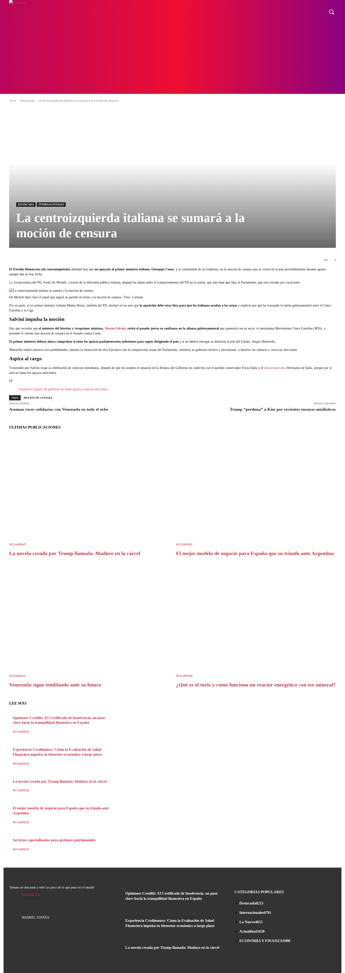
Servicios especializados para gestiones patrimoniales (54, 840)
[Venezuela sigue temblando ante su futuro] (89, 622)
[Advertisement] (172, 59)
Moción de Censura (38, 397)
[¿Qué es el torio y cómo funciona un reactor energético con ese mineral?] (256, 622)
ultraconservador (275, 368)
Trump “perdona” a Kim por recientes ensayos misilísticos (283, 409)
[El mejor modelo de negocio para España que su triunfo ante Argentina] (256, 491)
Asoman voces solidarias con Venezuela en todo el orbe (58, 409)
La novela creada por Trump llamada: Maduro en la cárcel (74, 553)
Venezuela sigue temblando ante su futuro (55, 685)
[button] (331, 11)
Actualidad (17, 544)
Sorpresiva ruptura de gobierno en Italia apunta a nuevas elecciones (63, 389)
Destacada (27, 101)
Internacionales (51, 204)
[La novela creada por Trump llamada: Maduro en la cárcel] (89, 491)
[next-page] (10, 854)
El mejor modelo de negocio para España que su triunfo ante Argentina (255, 553)
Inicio (12, 101)
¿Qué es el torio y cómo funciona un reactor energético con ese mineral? (256, 685)
